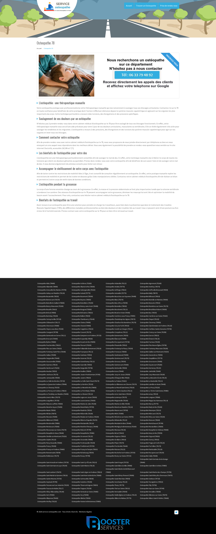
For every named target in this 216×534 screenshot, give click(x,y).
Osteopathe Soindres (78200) (82, 482)
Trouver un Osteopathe (146, 5)
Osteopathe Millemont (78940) (47, 420)
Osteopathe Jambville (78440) (150, 371)
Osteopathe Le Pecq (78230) (150, 387)
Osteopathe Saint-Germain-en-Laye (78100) (52, 466)
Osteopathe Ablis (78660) (46, 283)
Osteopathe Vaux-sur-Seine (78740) (152, 488)
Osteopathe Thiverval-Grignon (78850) (85, 485)
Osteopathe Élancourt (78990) (116, 339)
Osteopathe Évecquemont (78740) (118, 342)
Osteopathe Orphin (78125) (46, 439)
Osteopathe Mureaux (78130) (116, 430)
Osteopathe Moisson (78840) (150, 420)
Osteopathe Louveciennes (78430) (83, 400)
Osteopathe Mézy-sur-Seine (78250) (152, 417)
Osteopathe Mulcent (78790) (81, 430)
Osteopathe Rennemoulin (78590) (48, 453)
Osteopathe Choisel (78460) (81, 326)
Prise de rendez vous (168, 5)
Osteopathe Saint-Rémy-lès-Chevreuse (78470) (156, 475)
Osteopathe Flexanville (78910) (116, 345)
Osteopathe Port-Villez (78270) (150, 446)
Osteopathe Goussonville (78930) (48, 361)
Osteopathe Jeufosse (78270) (47, 374)
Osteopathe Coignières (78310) (82, 329)
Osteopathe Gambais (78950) (82, 355)
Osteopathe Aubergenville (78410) (83, 290)
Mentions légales (85, 512)
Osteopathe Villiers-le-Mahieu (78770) (118, 498)
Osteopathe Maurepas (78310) (150, 410)
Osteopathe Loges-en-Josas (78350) (84, 397)
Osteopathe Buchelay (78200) (47, 316)
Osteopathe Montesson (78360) (48, 426)
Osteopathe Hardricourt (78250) (48, 368)
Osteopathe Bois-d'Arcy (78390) (117, 303)
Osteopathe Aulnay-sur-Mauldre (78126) (51, 293)
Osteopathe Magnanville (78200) (117, 400)
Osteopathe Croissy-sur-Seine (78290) (153, 332)
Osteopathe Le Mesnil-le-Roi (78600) (84, 387)
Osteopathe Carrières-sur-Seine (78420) (154, 316)
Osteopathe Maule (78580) (46, 410)
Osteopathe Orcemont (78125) (82, 436)
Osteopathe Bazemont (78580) (82, 296)
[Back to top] (209, 527)
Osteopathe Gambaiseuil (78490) (117, 355)
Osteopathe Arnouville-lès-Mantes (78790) (51, 290)
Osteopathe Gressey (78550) (116, 361)
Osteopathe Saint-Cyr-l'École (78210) (84, 462)
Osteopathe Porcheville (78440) (117, 446)
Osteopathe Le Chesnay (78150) (48, 387)
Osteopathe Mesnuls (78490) (47, 417)
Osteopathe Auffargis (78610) (116, 290)
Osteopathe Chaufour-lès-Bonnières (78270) (121, 322)
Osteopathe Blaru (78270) (114, 300)
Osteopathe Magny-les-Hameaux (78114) (154, 400)
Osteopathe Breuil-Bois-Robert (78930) (153, 309)
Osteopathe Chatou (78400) (81, 322)
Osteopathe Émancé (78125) (150, 339)
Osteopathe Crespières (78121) (117, 332)
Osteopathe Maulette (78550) (82, 410)
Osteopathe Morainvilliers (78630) (151, 426)
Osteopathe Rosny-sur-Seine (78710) (118, 456)
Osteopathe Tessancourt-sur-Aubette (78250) (53, 485)
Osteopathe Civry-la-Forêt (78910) (117, 326)
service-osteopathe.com (51, 512)
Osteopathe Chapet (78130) (149, 319)
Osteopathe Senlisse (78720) (150, 479)
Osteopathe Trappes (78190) (81, 488)
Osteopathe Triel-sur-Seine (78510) (118, 488)
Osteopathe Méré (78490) (115, 413)
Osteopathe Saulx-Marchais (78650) (118, 479)
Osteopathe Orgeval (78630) (150, 436)
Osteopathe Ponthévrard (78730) (83, 446)
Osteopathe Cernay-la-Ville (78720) (49, 319)
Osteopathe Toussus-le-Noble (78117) (50, 488)
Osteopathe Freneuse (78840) (116, 352)
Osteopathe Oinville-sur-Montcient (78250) (51, 436)
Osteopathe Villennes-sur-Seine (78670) (153, 495)
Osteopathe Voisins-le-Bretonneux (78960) (86, 501)
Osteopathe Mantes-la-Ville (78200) (118, 404)
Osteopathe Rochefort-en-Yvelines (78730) (120, 453)
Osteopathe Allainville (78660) (47, 287)
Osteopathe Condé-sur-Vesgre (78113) (119, 329)
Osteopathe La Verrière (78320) (82, 384)
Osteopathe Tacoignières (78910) (151, 482)
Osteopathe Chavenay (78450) (150, 322)
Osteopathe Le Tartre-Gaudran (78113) (119, 391)
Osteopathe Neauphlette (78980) (83, 433)
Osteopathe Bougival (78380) (82, 309)
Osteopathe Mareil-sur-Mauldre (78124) (119, 407)
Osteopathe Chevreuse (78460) (48, 326)
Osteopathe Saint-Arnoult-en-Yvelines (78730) (52, 462)
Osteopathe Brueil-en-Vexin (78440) (118, 313)
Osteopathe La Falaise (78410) (116, 381)
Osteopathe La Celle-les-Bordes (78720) (51, 381)
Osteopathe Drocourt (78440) (47, 339)
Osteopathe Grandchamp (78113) (83, 361)
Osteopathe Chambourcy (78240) (83, 319)
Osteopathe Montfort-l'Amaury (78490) (85, 426)
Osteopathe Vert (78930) (45, 495)
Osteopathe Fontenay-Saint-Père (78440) (51, 352)
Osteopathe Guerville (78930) (82, 365)
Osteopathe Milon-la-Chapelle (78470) (84, 420)
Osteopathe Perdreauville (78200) (83, 443)
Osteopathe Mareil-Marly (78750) (83, 407)
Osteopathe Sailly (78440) (149, 456)
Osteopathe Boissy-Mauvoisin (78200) (50, 306)
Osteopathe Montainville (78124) (83, 423)
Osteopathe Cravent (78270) (81, 332)
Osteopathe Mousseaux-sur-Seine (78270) (51, 430)
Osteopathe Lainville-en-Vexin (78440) (153, 384)
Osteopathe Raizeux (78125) (115, 449)
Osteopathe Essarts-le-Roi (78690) (83, 342)
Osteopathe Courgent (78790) (47, 332)
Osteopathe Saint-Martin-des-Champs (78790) (155, 472)
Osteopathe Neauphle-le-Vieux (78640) (50, 433)
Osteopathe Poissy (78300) (46, 446)
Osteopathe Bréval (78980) (46, 313)
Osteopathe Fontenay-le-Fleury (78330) (119, 348)
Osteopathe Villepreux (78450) (47, 498)
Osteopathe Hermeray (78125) (150, 368)
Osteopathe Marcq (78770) (149, 404)
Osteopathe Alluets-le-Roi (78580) (83, 287)
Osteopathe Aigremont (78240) (150, 283)
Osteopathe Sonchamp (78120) (116, 482)
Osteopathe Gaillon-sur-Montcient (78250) (154, 352)
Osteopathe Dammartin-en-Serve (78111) (51, 335)
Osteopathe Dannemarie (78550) (117, 335)
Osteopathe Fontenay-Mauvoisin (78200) (154, 348)
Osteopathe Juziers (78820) (81, 378)
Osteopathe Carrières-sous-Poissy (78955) (120, 316)
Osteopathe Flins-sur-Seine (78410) (49, 348)
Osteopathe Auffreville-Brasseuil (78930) (154, 290)
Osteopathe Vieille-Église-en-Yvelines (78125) (121, 495)
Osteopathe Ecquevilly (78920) (82, 339)
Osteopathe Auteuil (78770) (81, 293)
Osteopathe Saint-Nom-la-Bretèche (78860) (86, 475)
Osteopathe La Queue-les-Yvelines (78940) (51, 384)
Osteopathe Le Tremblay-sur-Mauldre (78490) (52, 394)
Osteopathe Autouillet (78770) (116, 293)
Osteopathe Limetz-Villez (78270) (48, 397)
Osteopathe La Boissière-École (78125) (153, 378)
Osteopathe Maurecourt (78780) (117, 410)
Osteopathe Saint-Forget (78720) (117, 462)
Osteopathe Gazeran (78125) (82, 358)
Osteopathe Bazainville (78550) (48, 296)
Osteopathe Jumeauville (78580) (48, 378)
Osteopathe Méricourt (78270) (150, 413)
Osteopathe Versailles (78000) (150, 492)
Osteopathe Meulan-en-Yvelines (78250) (85, 417)
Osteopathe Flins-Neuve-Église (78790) (153, 345)
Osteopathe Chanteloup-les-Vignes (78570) (120, 319)
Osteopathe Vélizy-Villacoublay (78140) (50, 492)
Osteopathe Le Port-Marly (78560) (83, 391)
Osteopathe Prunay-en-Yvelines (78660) (50, 449)
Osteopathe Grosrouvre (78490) (151, 361)
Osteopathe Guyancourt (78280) (151, 365)
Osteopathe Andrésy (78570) (150, 287)
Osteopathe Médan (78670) (46, 413)
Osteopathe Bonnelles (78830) (116, 306)
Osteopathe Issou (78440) (115, 371)
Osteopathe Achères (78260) (82, 283)
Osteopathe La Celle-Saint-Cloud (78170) (85, 381)
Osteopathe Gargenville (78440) (48, 358)
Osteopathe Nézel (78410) (115, 433)
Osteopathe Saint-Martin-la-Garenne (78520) (52, 475)
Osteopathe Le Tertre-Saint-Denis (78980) (154, 391)
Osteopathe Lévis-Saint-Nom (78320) (118, 394)
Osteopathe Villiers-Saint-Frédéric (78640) (154, 498)
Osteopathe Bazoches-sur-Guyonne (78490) (121, 296)
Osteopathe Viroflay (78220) (47, 501)
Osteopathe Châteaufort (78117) (48, 322)
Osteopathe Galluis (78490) (46, 355)
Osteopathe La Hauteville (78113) (151, 381)
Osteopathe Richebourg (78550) (83, 453)
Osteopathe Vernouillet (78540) (116, 492)
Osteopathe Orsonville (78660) (82, 439)
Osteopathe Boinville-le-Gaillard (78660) (50, 303)
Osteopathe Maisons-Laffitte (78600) (50, 404)
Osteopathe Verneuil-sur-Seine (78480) (85, 492)
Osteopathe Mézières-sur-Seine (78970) (119, 417)
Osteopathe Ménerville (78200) (82, 413)
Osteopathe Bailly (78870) (149, 293)
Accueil (129, 5)
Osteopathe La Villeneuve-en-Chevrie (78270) (121, 384)
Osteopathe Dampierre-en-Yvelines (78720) (86, 335)
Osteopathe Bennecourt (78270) (48, 300)
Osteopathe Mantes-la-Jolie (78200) (84, 404)
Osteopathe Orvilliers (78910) (116, 439)
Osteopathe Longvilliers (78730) (48, 400)
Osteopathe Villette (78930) (81, 498)
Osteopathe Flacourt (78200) (81, 345)
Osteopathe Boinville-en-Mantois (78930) (154, 300)
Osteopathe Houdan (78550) (47, 371)
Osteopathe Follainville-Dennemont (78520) (86, 348)
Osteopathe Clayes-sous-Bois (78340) (50, 329)
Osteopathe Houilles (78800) (81, 371)
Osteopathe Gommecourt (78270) (117, 358)
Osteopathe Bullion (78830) (81, 316)
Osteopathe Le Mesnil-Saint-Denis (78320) (120, 387)
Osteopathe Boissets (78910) (150, 303)
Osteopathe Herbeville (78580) (116, 368)
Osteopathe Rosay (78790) (81, 456)
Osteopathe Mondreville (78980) (48, 423)
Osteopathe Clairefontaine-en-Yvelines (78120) (156, 326)
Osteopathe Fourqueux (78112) (82, 352)
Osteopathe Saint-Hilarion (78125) (83, 466)
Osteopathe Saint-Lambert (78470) (49, 472)
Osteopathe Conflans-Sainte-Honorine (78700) (156, 329)
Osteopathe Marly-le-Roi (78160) (151, 407)
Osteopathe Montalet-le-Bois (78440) (118, 423)
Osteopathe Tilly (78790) (148, 485)
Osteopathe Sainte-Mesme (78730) (49, 479)
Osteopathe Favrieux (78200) (150, 342)
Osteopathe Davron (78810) (149, 335)
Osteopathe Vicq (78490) (80, 495)
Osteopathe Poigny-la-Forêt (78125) (152, 443)
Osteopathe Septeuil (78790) (47, 482)
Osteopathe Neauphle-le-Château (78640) (154, 430)
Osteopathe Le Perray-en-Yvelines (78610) (51, 391)
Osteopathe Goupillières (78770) (151, 358)
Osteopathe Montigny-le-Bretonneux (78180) (121, 426)
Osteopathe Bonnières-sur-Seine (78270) (154, 306)
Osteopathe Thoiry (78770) (115, 485)
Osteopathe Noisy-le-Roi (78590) (151, 433)
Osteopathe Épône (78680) (46, 342)
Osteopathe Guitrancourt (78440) (117, 365)
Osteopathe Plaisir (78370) (115, 443)
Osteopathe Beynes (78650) (81, 300)
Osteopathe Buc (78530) (148, 313)
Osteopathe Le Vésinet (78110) (82, 394)
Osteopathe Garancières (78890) (151, 355)
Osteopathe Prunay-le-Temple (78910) (85, 449)
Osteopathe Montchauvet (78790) (151, 423)
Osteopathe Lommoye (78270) (116, 397)
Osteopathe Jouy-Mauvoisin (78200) (152, 374)
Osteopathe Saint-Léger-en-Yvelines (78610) (87, 472)
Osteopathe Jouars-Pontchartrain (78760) (86, 374)
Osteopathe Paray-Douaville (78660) (49, 443)
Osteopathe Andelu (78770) (115, 287)
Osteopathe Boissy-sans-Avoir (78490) (85, 306)
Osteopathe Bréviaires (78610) (82, 313)
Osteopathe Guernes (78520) (47, 365)
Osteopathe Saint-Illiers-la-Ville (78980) (119, 466)
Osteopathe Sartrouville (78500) (83, 479)
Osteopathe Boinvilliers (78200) (82, 303)
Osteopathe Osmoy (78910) (149, 439)
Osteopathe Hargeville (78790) (82, 368)
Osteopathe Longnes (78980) (150, 397)
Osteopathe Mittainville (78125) (116, 420)
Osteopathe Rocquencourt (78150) (152, 453)
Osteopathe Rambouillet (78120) (151, 449)
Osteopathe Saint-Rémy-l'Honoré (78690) (120, 475)
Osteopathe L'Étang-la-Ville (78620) (117, 378)
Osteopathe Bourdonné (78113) (117, 309)
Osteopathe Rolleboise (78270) (48, 456)
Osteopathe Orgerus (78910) (116, 436)
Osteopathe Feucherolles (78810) (48, 345)
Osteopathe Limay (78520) (149, 394)
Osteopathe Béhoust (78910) (150, 296)
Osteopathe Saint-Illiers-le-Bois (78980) (153, 466)
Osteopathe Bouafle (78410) (47, 309)
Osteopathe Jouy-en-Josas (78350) (118, 374)
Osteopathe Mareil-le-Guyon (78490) (49, 407)
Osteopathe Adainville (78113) (116, 283)
